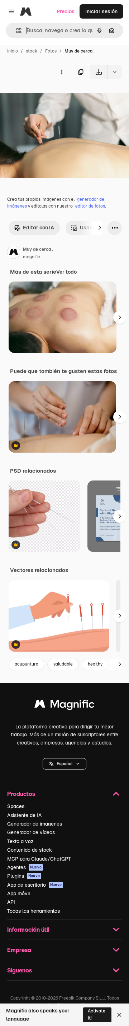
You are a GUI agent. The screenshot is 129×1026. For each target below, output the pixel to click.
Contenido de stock (29, 850)
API (11, 902)
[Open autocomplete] (16, 30)
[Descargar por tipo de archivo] (115, 72)
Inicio (12, 51)
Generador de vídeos (31, 832)
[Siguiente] (99, 228)
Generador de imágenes (34, 824)
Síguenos (19, 970)
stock (31, 51)
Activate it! (96, 1014)
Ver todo (66, 272)
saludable (63, 664)
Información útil (28, 929)
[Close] (119, 1015)
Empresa (19, 949)
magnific (31, 257)
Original (46, 95)
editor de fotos (90, 206)
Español (64, 764)
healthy (95, 664)
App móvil (18, 893)
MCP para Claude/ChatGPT (39, 859)
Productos (21, 793)
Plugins (23, 876)
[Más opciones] (61, 72)
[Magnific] (64, 705)
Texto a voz (20, 841)
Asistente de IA (24, 815)
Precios (66, 11)
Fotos (51, 51)
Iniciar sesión (101, 11)
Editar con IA (38, 227)
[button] (64, 764)
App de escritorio (34, 885)
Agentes (24, 867)
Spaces (15, 806)
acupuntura (26, 664)
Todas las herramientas (33, 911)
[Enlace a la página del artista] (13, 253)
